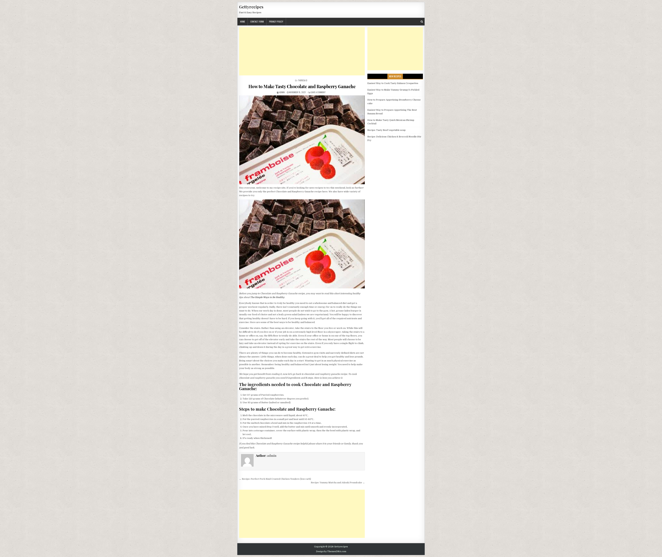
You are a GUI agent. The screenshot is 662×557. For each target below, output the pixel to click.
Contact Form (257, 21)
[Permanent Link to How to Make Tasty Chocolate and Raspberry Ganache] (302, 139)
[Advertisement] (302, 51)
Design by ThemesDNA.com (331, 551)
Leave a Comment (318, 92)
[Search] (422, 21)
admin (282, 92)
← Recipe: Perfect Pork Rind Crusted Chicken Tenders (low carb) (275, 479)
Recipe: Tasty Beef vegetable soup (386, 130)
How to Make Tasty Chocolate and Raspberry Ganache (302, 86)
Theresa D (302, 80)
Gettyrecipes (251, 6)
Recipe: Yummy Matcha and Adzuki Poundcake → (338, 482)
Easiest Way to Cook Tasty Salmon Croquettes (392, 83)
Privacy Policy (276, 21)
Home (242, 21)
